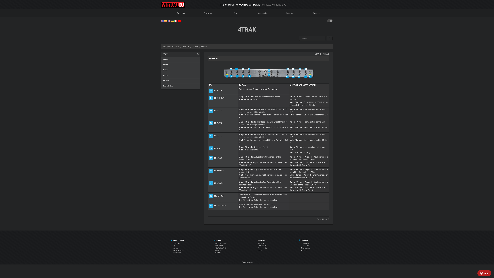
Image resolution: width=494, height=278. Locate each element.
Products (181, 13)
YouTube (305, 246)
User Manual (219, 246)
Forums (217, 252)
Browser (166, 70)
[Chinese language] (179, 21)
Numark (186, 47)
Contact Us (262, 246)
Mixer (165, 64)
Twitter (304, 250)
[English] (162, 21)
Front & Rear (168, 86)
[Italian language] (175, 21)
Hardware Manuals (171, 47)
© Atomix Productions (247, 262)
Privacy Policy (263, 248)
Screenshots (177, 252)
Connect (316, 13)
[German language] (172, 21)
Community (262, 13)
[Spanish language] (165, 21)
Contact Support (220, 243)
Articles (217, 250)
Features (175, 248)
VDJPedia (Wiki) (220, 248)
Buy (235, 13)
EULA (260, 250)
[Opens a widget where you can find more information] (484, 273)
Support (289, 13)
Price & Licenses (178, 250)
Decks (165, 75)
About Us (261, 243)
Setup (165, 59)
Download (208, 13)
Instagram (306, 248)
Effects (204, 47)
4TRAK (195, 47)
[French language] (169, 21)
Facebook (305, 243)
